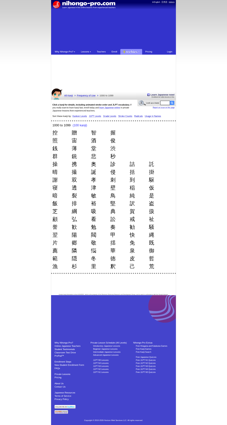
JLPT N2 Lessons (101, 369)
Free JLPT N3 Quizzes (146, 366)
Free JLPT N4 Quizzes (146, 369)
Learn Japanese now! (163, 94)
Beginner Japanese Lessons (105, 349)
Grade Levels (109, 116)
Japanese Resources (65, 392)
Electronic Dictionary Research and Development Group (118, 294)
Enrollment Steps (63, 362)
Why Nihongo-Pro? (64, 343)
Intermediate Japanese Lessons (107, 352)
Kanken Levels (80, 116)
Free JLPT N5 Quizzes (146, 372)
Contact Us (60, 387)
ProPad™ (59, 356)
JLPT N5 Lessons (101, 360)
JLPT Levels (95, 116)
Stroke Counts (125, 116)
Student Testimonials (65, 349)
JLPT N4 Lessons (101, 363)
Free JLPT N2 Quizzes (146, 363)
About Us (59, 383)
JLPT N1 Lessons (101, 372)
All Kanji (68, 95)
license (166, 294)
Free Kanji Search (143, 352)
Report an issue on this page (164, 108)
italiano (172, 2)
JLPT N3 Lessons (101, 366)
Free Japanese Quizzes (146, 357)
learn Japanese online (109, 108)
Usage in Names (153, 116)
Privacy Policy (62, 399)
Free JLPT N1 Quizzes (146, 360)
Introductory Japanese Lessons (106, 346)
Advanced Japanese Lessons (106, 355)
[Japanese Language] (61, 413)
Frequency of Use (86, 95)
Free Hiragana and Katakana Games (151, 346)
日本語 (164, 2)
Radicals (138, 116)
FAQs (57, 368)
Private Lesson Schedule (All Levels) (109, 343)
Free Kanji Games (143, 349)
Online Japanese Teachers (68, 346)
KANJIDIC (81, 294)
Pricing (58, 377)
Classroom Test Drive (65, 352)
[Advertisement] (113, 29)
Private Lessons (62, 374)
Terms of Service (63, 396)
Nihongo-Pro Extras (143, 343)
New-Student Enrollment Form (69, 365)
